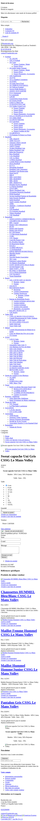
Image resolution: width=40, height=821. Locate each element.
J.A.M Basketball (15, 249)
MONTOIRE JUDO (16, 370)
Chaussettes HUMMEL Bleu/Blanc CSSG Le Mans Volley (18, 596)
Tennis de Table (10, 402)
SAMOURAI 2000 (16, 381)
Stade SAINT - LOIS (16, 268)
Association (9, 414)
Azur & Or (13, 286)
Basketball (8, 217)
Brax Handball (14, 154)
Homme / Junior (19, 282)
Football (8, 57)
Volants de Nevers (15, 427)
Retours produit (10, 778)
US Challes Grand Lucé (17, 106)
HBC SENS (13, 181)
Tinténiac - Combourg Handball (20, 205)
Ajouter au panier (8, 512)
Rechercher (25, 21)
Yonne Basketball (15, 276)
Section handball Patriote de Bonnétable (22, 196)
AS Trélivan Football (16, 87)
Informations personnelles (13, 776)
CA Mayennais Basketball (18, 234)
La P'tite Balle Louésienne (18, 406)
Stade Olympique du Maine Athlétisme (22, 400)
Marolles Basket (14, 253)
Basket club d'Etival (16, 230)
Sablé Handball (14, 200)
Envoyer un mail (7, 555)
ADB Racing (13, 415)
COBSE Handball (15, 160)
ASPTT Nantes (14, 146)
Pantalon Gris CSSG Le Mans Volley (18, 704)
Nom (2, 537)
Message (4, 545)
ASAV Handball (15, 144)
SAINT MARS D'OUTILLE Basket (21, 265)
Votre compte (6, 772)
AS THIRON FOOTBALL (18, 85)
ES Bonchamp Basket (16, 244)
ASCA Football (14, 60)
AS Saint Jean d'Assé (16, 83)
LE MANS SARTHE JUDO (19, 368)
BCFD (11, 226)
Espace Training (19, 108)
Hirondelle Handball (16, 167)
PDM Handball (14, 194)
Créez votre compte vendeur (14, 790)
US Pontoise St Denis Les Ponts (20, 135)
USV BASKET (14, 274)
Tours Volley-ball (15, 326)
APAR (11, 379)
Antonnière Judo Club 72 (17, 345)
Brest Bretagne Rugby (16, 288)
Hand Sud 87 (13, 173)
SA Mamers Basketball (17, 263)
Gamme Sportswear (20, 293)
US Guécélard (14, 121)
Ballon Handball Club (16, 150)
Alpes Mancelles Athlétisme (18, 398)
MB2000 (12, 255)
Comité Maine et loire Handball (20, 162)
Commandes (9, 780)
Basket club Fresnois (16, 228)
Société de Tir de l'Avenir (17, 421)
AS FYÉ (12, 78)
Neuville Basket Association (18, 257)
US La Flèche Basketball (17, 272)
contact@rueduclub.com (9, 53)
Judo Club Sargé (15, 364)
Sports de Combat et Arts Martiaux (16, 375)
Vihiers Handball (15, 213)
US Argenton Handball (17, 211)
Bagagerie (17, 289)
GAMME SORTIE (20, 391)
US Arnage (13, 335)
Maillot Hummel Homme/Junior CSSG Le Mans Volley (19, 669)
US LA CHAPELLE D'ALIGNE (20, 116)
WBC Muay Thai (15, 383)
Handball (8, 137)
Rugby (7, 278)
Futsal (7, 385)
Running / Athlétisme (12, 396)
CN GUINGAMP (15, 412)
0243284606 (5, 810)
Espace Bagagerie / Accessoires (24, 74)
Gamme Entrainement (21, 291)
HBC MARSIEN (15, 179)
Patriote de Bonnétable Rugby (19, 299)
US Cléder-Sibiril (15, 118)
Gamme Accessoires (20, 394)
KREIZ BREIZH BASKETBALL (21, 251)
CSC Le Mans (14, 158)
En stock (4, 566)
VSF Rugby (13, 312)
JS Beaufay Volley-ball (17, 320)
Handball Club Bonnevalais (18, 171)
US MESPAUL (14, 133)
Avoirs (7, 782)
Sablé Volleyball (14, 324)
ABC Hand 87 (14, 139)
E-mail (3, 541)
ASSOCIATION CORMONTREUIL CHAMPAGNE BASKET (22, 220)
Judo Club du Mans (16, 354)
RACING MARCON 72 (17, 310)
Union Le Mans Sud (16, 102)
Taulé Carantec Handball (17, 202)
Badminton (9, 425)
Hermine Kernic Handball (18, 184)
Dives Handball (14, 163)
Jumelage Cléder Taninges (18, 417)
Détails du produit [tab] (11, 561)
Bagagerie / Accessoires (22, 309)
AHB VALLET (14, 141)
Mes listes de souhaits (12, 788)
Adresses (8, 784)
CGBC (11, 236)
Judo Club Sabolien (16, 362)
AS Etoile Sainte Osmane (18, 68)
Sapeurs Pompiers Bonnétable (19, 419)
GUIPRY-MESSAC (16, 247)
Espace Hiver (18, 66)
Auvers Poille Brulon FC (17, 89)
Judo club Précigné (15, 358)
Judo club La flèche (16, 352)
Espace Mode (18, 110)
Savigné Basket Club (16, 267)
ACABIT (12, 377)
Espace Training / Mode (22, 64)
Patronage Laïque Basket (17, 261)
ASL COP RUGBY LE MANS (20, 280)
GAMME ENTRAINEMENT (24, 393)
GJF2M (12, 97)
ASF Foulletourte (15, 76)
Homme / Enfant (23, 295)
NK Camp (12, 259)
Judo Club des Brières (16, 351)
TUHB (11, 207)
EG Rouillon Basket (16, 242)
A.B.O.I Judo (14, 339)
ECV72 (12, 165)
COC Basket (13, 238)
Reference (4, 565)
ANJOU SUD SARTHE (17, 91)
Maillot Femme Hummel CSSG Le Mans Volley (19, 632)
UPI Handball (14, 209)
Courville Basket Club (16, 240)
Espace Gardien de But (21, 131)
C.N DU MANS (15, 410)
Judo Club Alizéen (15, 349)
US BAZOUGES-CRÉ (17, 104)
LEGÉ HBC (13, 188)
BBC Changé (14, 223)
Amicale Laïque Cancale (17, 142)
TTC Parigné (13, 404)
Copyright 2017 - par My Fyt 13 (12, 819)
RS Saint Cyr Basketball (17, 270)
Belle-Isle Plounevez (16, 152)
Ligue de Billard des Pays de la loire (21, 333)
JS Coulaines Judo (15, 366)
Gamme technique (20, 305)
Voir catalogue (6, 529)
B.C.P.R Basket (14, 232)
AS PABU (13, 81)
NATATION (9, 408)
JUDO (7, 337)
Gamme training (19, 303)
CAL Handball (14, 156)
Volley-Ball (9, 314)
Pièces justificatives (11, 786)
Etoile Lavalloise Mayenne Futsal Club (22, 387)
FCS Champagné (15, 93)
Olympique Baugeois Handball (19, 192)
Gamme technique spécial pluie (24, 301)
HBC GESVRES (15, 177)
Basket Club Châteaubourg (18, 225)
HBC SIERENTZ (15, 183)
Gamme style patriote (21, 307)
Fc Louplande (14, 95)
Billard (7, 328)
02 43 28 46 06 (6, 49)
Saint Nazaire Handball (17, 198)
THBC (11, 204)
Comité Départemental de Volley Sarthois (23, 318)
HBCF (11, 175)
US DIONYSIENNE (16, 120)
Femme (16, 284)
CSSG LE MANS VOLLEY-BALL (21, 316)
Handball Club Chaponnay (18, 169)
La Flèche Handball (16, 186)
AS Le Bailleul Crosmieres (18, 79)
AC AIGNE (13, 58)
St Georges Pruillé (15, 100)
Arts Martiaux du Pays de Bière (20, 347)
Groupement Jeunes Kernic (18, 99)
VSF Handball (14, 215)
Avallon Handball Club (17, 148)
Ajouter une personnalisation (14, 531)
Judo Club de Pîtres (16, 356)
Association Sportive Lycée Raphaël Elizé (23, 423)
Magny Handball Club (17, 190)
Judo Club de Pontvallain (17, 360)
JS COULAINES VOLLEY (19, 322)
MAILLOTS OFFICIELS (22, 389)
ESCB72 (12, 246)
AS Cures (12, 62)
